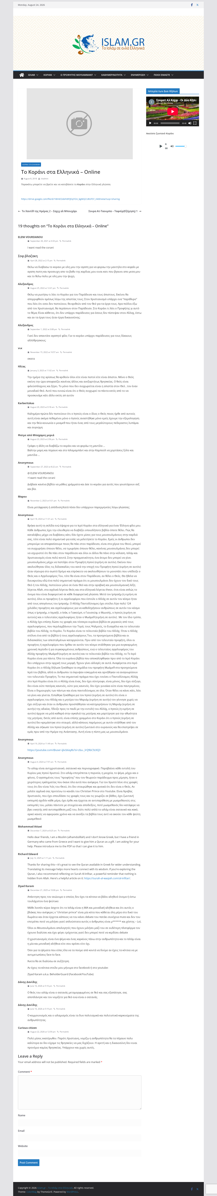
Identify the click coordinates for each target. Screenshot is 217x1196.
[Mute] (189, 123)
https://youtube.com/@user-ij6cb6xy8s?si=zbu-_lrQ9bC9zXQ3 (63, 750)
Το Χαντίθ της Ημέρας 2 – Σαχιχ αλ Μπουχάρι (49, 211)
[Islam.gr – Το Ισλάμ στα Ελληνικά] (108, 18)
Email (21, 1131)
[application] (172, 111)
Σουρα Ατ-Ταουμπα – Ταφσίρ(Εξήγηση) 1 (113, 211)
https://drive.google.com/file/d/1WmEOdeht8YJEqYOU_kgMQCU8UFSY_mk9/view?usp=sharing (70, 198)
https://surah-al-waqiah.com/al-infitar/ (107, 878)
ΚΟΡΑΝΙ (48, 74)
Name (21, 1115)
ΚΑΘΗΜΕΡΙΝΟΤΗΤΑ (111, 74)
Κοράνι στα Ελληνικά (31, 164)
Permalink (66, 241)
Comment (25, 1071)
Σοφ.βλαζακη (28, 256)
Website (23, 1146)
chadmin (44, 178)
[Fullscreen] (195, 123)
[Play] (150, 123)
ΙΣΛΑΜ (31, 74)
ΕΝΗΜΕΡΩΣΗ (138, 74)
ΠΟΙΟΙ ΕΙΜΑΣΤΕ (162, 74)
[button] (36, 75)
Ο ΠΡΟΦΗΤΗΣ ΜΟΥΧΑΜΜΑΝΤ (77, 74)
